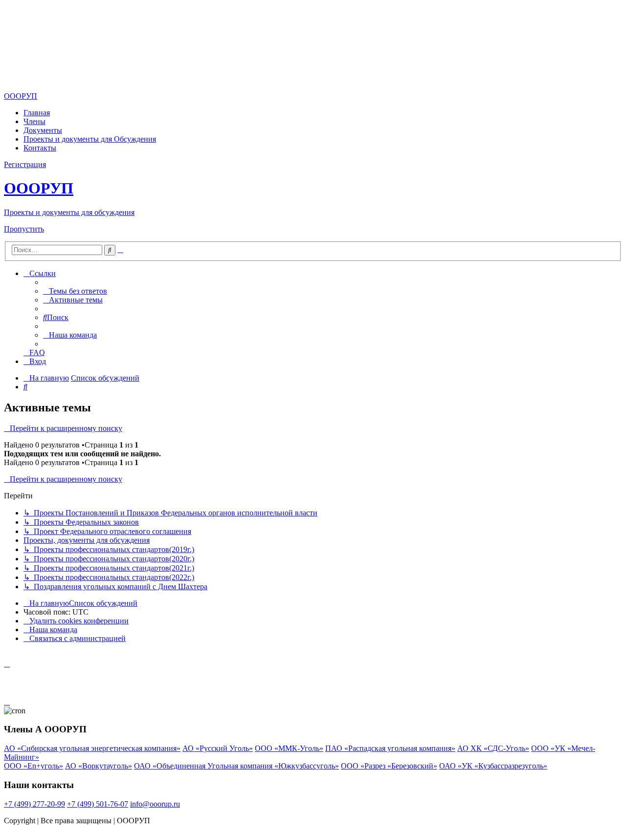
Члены (34, 121)
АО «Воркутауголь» (98, 766)
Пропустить (24, 229)
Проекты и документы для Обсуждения (89, 139)
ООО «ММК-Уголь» (289, 748)
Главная (36, 112)
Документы (42, 130)
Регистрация (25, 164)
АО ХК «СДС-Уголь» (493, 748)
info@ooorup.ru (155, 804)
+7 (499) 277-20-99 (34, 804)
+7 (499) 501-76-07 (97, 804)
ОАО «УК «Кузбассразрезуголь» (493, 766)
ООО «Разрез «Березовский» (389, 766)
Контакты (39, 148)
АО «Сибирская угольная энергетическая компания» (92, 748)
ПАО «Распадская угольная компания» (390, 748)
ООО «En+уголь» (33, 766)
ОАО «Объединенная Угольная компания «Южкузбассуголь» (236, 766)
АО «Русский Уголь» (217, 748)
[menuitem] (75, 291)
